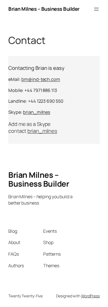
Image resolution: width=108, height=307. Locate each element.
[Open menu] (96, 9)
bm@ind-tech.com (40, 79)
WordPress (90, 295)
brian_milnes (36, 112)
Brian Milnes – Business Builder (43, 9)
